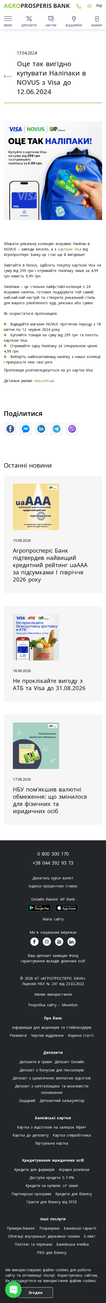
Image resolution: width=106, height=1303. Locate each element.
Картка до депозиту (31, 1135)
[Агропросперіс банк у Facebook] (34, 942)
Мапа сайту (52, 919)
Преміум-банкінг (21, 1228)
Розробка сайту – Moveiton (53, 1004)
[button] (89, 6)
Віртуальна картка (51, 1143)
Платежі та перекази (33, 1244)
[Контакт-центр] (79, 6)
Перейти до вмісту (7, 39)
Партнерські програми (31, 1193)
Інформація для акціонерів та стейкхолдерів (52, 1027)
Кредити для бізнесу (73, 1193)
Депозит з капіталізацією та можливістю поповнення (52, 1089)
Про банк (53, 1018)
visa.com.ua (44, 380)
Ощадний (27, 1100)
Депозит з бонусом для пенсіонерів (52, 1070)
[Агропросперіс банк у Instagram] (47, 942)
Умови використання (53, 994)
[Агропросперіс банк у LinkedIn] (71, 942)
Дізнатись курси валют (52, 877)
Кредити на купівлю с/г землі (51, 1185)
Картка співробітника (72, 1135)
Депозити (53, 1052)
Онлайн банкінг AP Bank (53, 899)
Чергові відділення (47, 1035)
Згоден (35, 1292)
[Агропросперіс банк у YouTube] (59, 942)
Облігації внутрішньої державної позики (44, 1236)
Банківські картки (53, 1117)
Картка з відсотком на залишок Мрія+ (51, 1127)
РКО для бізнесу (51, 1252)
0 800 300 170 (53, 854)
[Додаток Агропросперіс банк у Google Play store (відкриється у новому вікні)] (39, 907)
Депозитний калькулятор (62, 1100)
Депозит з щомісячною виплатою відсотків (52, 1078)
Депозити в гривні (35, 1061)
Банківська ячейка (72, 1244)
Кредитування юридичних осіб (53, 1160)
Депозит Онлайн (69, 1061)
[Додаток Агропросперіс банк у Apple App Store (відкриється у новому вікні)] (66, 907)
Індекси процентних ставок (53, 885)
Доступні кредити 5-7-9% (51, 1177)
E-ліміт (89, 1236)
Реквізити (18, 1035)
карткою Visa (69, 249)
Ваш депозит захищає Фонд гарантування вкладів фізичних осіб (53, 958)
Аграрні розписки (74, 1169)
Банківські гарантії (80, 1228)
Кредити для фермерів (34, 1169)
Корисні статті (81, 1035)
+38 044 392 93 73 (53, 863)
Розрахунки (49, 1228)
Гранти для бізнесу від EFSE (51, 1201)
